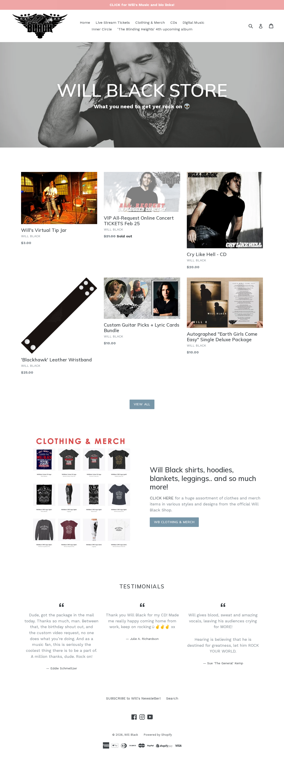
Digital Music (193, 22)
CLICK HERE (162, 498)
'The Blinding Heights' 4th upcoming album (154, 29)
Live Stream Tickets (113, 22)
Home (85, 22)
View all (142, 404)
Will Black (131, 734)
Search (172, 698)
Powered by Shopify (158, 734)
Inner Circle (102, 29)
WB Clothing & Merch (174, 522)
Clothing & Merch (150, 22)
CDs (173, 22)
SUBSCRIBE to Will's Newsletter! (133, 698)
